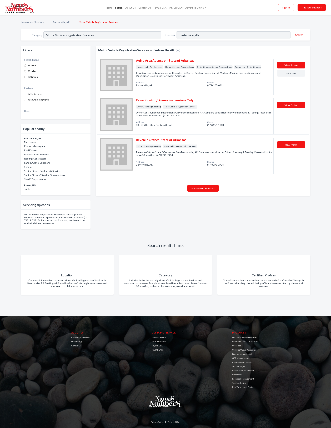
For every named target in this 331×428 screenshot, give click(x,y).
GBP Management (240, 358)
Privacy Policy (157, 422)
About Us (130, 7)
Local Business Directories (244, 337)
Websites (236, 345)
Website (291, 73)
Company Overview (80, 337)
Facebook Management (243, 378)
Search (119, 7)
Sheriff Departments (35, 179)
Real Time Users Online (243, 387)
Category (37, 35)
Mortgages (30, 142)
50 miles (32, 71)
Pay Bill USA (160, 7)
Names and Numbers (33, 22)
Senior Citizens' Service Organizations (44, 175)
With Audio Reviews (38, 99)
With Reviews (35, 93)
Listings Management (242, 354)
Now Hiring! (76, 341)
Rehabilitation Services (36, 154)
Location (170, 35)
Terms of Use (174, 422)
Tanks (27, 188)
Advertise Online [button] (194, 7)
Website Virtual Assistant (243, 350)
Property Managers (34, 146)
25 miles (32, 65)
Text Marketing (239, 383)
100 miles (33, 76)
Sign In (286, 7)
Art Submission (159, 341)
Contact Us (144, 7)
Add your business (312, 7)
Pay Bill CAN (176, 7)
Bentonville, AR (61, 22)
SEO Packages (238, 366)
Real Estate (30, 150)
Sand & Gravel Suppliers (37, 162)
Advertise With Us (160, 337)
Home (109, 7)
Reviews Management (242, 362)
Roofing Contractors (35, 158)
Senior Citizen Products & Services (43, 171)
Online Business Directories (245, 341)
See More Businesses (203, 188)
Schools (28, 166)
